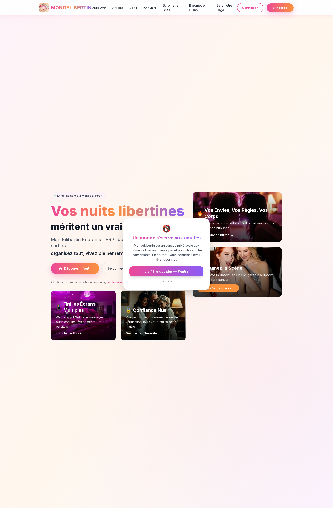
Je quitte (166, 281)
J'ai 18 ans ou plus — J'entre (166, 271)
